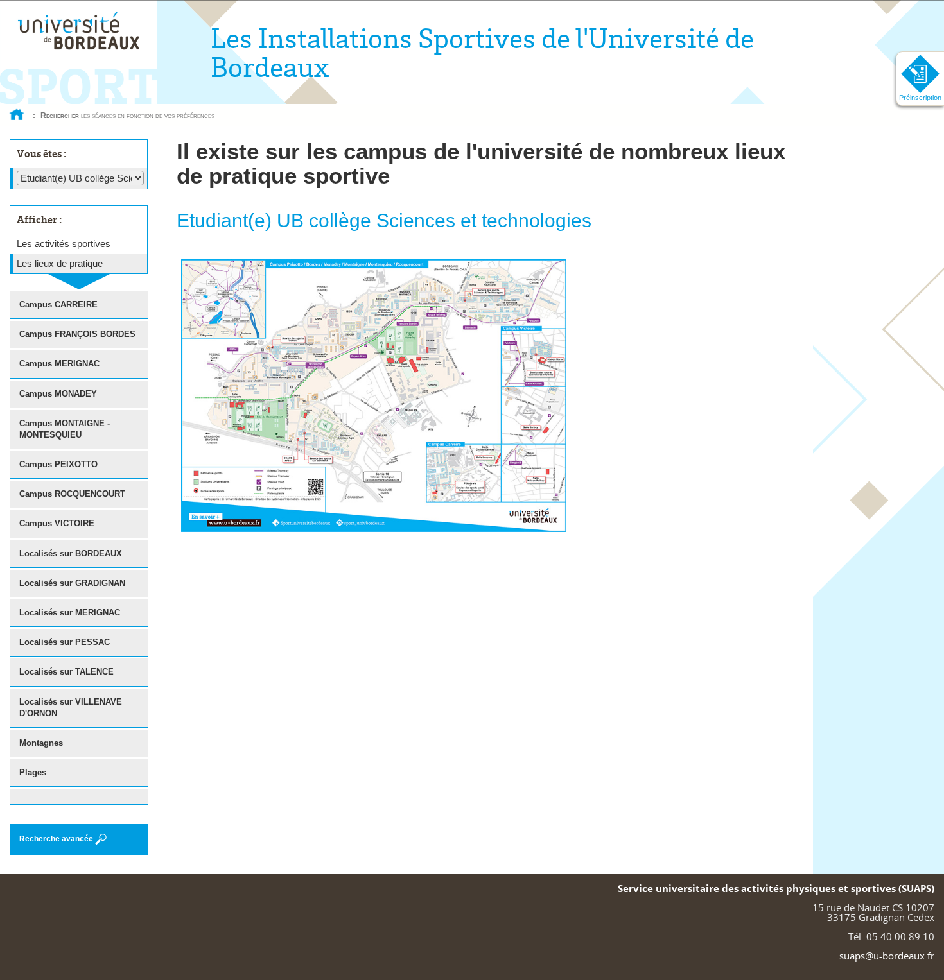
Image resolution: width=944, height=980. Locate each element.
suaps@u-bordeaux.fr (886, 955)
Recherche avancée (56, 838)
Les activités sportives (63, 243)
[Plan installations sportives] (373, 395)
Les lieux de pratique (60, 263)
